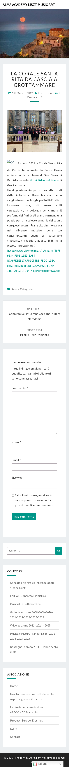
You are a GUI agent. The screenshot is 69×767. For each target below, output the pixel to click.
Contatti (15, 737)
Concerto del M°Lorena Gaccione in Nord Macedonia (34, 314)
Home (14, 686)
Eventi (14, 728)
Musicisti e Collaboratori (25, 604)
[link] (44, 180)
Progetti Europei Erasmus (26, 720)
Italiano (42, 763)
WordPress (49, 757)
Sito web (17, 477)
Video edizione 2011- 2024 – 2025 (30, 625)
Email (16, 460)
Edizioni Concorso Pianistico (28, 596)
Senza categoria (22, 289)
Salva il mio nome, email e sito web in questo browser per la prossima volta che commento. (34, 500)
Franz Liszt (46, 92)
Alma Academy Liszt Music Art (29, 4)
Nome (16, 442)
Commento (20, 388)
